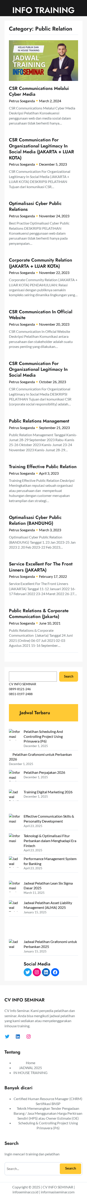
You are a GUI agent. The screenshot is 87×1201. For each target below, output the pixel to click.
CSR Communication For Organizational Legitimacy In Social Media (38, 369)
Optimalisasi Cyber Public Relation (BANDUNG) (35, 520)
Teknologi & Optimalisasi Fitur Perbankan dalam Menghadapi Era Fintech (50, 840)
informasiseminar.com (58, 1192)
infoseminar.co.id (25, 1192)
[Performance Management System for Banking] (14, 868)
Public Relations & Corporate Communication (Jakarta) (38, 614)
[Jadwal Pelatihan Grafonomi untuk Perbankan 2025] (14, 958)
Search (68, 676)
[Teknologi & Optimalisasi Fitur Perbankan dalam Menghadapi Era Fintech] (14, 843)
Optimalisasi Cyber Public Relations (35, 206)
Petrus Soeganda (22, 101)
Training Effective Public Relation (43, 466)
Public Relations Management (39, 421)
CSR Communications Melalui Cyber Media (39, 91)
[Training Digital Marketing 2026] (14, 802)
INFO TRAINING (43, 10)
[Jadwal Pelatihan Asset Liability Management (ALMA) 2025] (14, 919)
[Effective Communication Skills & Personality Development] (14, 823)
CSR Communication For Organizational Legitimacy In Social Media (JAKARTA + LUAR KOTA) (41, 149)
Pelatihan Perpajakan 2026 (44, 772)
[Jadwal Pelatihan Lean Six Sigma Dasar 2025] (14, 890)
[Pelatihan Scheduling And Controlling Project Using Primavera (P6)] (14, 739)
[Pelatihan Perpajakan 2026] (14, 780)
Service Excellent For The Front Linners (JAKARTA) (40, 567)
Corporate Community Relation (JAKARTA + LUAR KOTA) (40, 263)
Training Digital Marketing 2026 (48, 792)
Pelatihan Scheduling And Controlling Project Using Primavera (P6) (43, 736)
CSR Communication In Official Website (40, 315)
